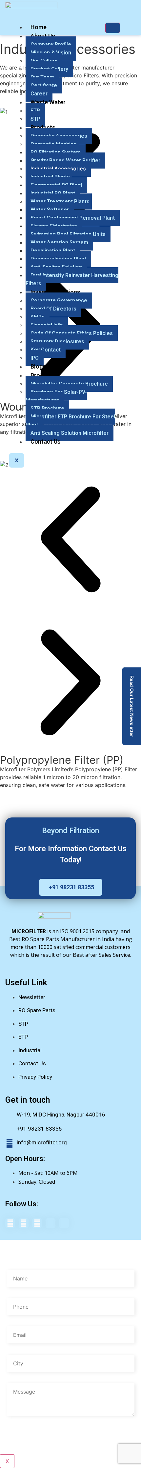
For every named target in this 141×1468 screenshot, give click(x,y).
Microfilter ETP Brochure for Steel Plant (70, 420)
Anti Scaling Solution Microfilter (69, 433)
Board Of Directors (53, 309)
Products (42, 127)
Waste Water (48, 102)
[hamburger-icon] (112, 28)
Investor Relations (55, 292)
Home (38, 27)
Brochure (42, 375)
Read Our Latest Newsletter (131, 706)
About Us (42, 35)
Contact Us (45, 441)
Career (39, 93)
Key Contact (45, 350)
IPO (34, 358)
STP (35, 119)
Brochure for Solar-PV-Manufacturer (56, 396)
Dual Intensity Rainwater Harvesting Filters (72, 279)
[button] (70, 540)
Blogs (38, 366)
